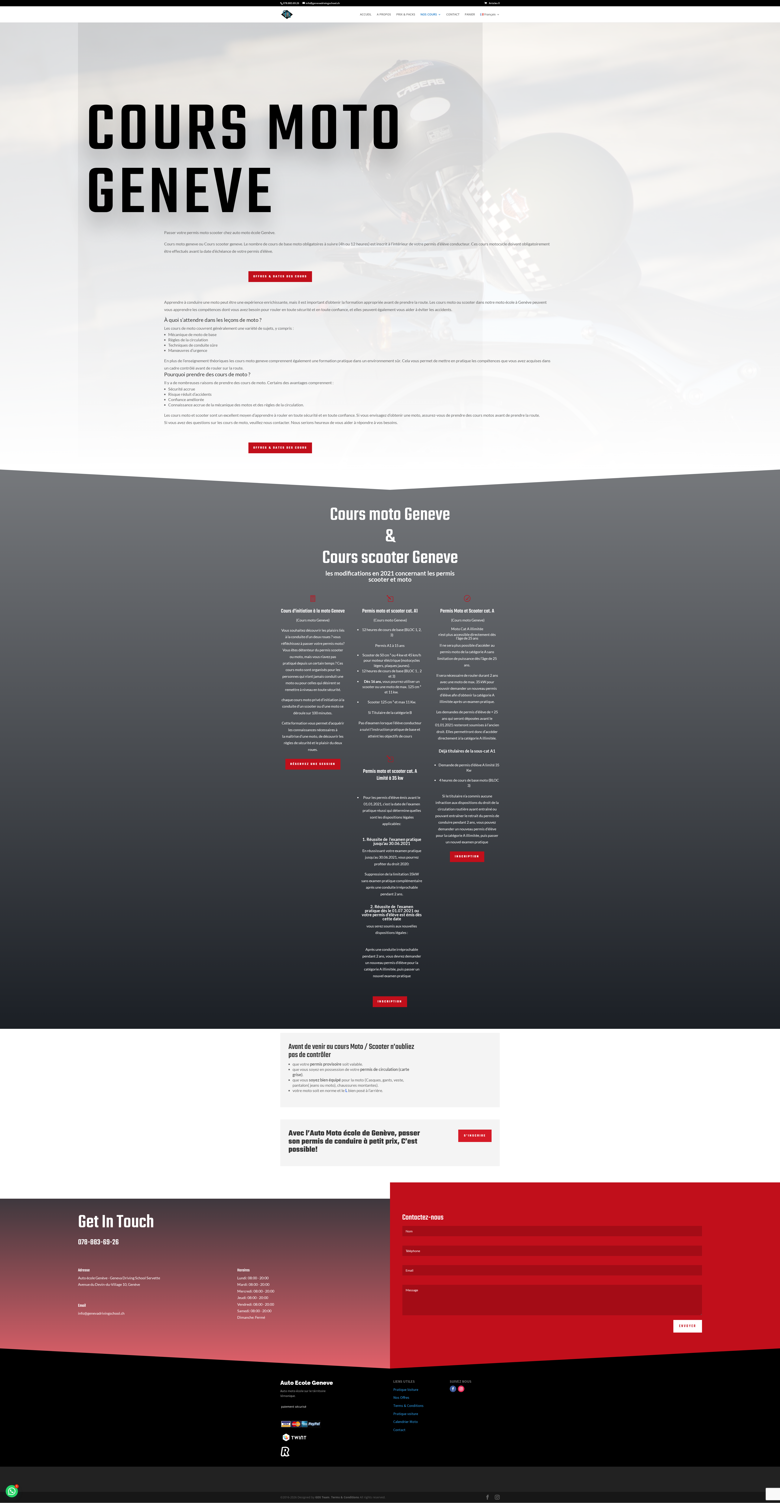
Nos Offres (401, 1397)
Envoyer (687, 1326)
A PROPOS (384, 14)
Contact (399, 1429)
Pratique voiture (405, 1413)
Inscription (390, 1001)
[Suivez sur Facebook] (453, 1389)
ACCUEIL (366, 14)
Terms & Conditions (408, 1405)
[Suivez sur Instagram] (461, 1389)
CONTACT (452, 14)
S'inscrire (475, 1135)
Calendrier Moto (405, 1421)
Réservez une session (313, 764)
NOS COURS (428, 14)
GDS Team (322, 1497)
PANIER (470, 14)
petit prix (383, 1141)
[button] (12, 1491)
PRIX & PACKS (405, 14)
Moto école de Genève (360, 1133)
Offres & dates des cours (280, 276)
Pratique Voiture (405, 1389)
